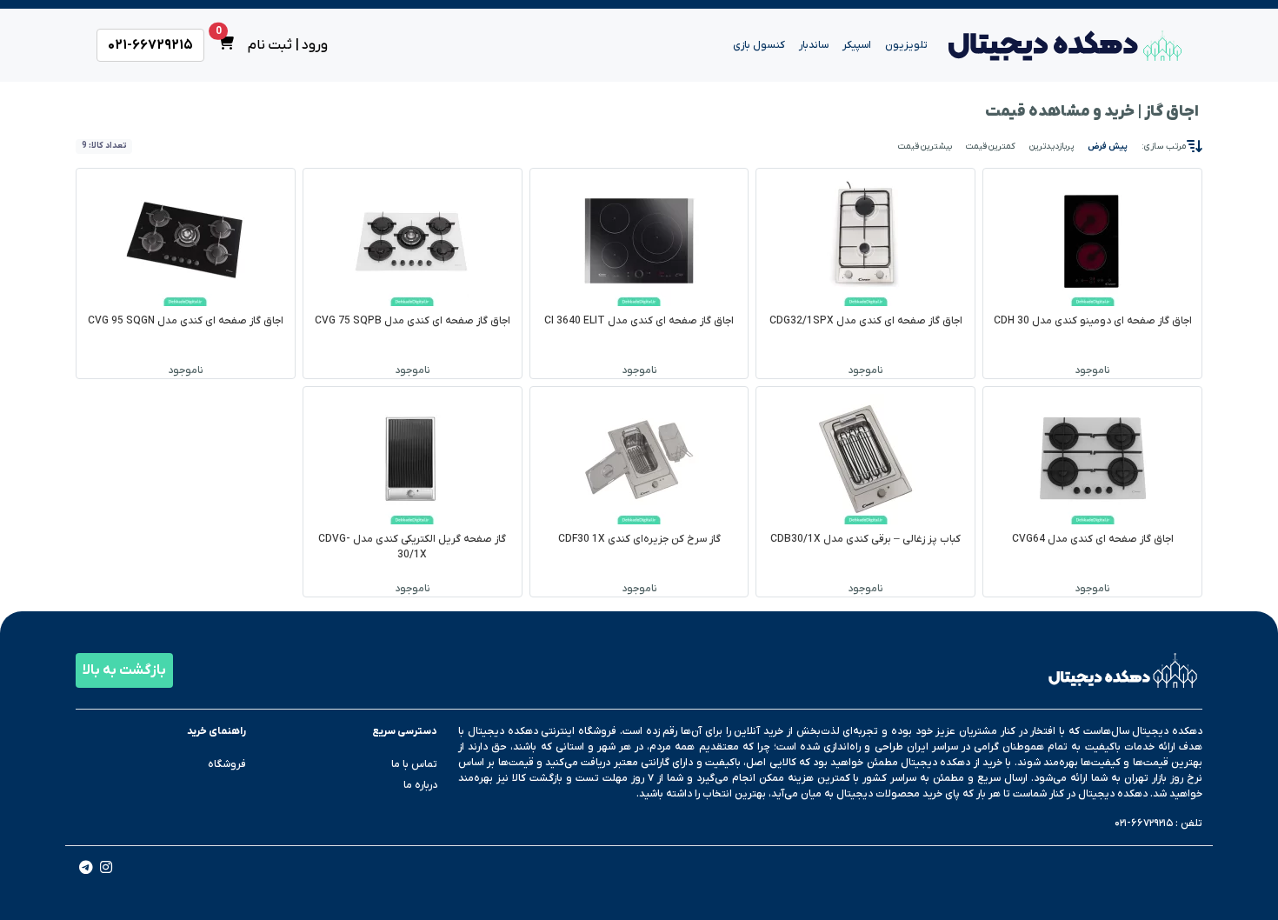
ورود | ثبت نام (288, 45)
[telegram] (86, 869)
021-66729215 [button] (150, 45)
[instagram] (106, 869)
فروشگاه (227, 764)
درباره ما (420, 785)
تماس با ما (414, 764)
